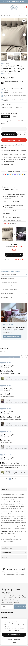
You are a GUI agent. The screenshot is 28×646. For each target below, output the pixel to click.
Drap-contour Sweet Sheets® (12, 217)
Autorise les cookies (14, 635)
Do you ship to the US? (6, 297)
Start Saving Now (20, 606)
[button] (24, 34)
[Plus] (24, 129)
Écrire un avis (10, 357)
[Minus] (3, 129)
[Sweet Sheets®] (14, 8)
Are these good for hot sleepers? (9, 282)
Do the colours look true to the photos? (10, 289)
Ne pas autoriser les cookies (14, 641)
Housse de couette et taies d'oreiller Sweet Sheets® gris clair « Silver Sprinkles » (15, 196)
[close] (27, 1)
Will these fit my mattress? (7, 278)
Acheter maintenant (14, 140)
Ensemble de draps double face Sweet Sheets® (14, 207)
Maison (3, 14)
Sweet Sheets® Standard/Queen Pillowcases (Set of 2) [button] (16, 379)
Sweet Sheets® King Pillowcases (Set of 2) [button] (15, 473)
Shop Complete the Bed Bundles (11, 336)
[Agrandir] (24, 21)
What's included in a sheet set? (8, 274)
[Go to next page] (21, 479)
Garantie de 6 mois (8, 164)
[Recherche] (22, 8)
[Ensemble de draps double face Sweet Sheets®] (21, 234)
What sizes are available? (7, 293)
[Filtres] (22, 357)
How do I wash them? (6, 286)
